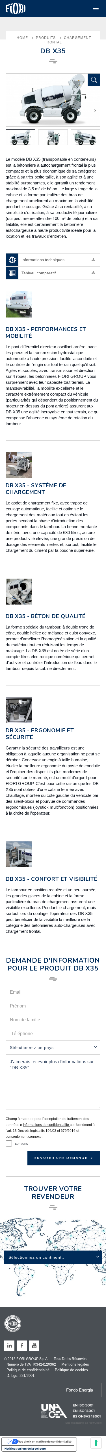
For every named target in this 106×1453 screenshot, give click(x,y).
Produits (46, 38)
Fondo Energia (79, 1390)
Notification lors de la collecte (25, 1448)
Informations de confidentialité (46, 1125)
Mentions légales (75, 1364)
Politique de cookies (71, 1370)
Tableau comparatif (38, 273)
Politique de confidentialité (28, 1370)
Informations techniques (42, 259)
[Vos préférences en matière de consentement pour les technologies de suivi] (96, 1443)
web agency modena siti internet (83, 1423)
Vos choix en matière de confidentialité (45, 1441)
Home (22, 38)
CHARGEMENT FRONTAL (67, 40)
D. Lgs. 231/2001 (20, 1375)
